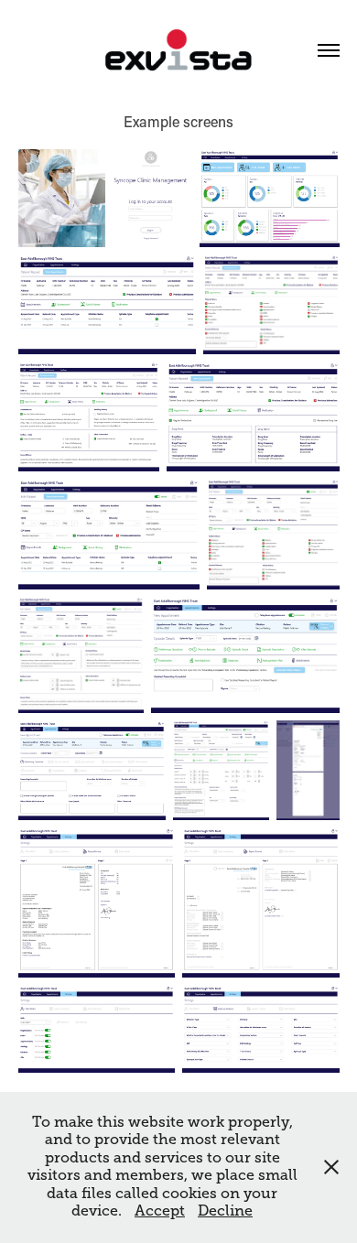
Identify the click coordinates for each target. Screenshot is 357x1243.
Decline (225, 1211)
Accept (160, 1211)
